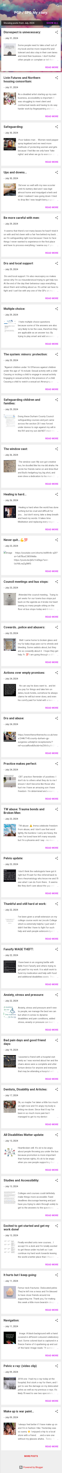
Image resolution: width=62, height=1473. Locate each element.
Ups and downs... (15, 172)
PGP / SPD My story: (31, 13)
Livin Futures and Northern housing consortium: (22, 79)
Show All (52, 23)
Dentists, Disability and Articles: (25, 1089)
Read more (51, 67)
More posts (31, 1456)
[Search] (58, 6)
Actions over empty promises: (24, 672)
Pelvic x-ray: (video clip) (20, 1366)
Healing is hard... (15, 494)
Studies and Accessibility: (21, 1180)
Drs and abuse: (14, 718)
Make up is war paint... (19, 1411)
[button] (56, 32)
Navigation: (11, 1320)
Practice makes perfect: (20, 763)
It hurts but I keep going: (20, 1275)
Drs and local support (18, 263)
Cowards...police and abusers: (24, 627)
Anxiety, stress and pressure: (24, 995)
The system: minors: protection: (25, 354)
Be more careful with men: (22, 218)
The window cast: (16, 449)
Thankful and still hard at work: (25, 904)
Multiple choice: (14, 309)
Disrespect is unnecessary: (22, 32)
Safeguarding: (13, 127)
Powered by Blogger (33, 1467)
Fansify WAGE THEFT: (19, 949)
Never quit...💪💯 (16, 540)
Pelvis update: (13, 858)
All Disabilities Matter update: (24, 1135)
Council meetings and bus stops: (26, 581)
